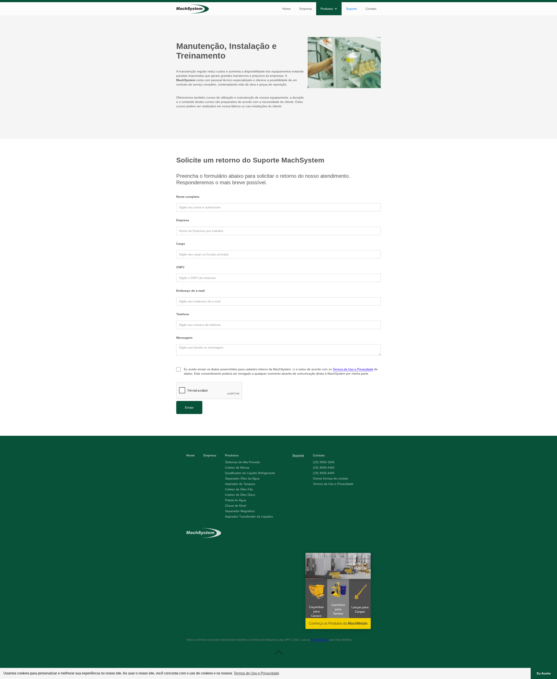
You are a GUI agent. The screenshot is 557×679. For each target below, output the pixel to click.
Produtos (232, 455)
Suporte (351, 8)
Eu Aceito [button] (544, 673)
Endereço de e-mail (190, 290)
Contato (371, 8)
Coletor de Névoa (237, 467)
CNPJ (180, 267)
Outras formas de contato (330, 478)
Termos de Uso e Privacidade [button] (256, 673)
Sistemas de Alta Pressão (242, 462)
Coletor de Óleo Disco (240, 494)
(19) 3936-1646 (323, 462)
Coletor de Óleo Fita (239, 489)
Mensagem (184, 337)
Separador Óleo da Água (242, 478)
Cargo (180, 243)
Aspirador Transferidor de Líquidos (249, 516)
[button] (329, 8)
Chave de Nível (235, 505)
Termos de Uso (320, 639)
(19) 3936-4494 (323, 473)
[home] (192, 9)
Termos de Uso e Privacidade (353, 369)
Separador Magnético (240, 511)
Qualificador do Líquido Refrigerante (250, 473)
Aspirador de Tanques (240, 484)
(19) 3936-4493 (323, 467)
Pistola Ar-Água (235, 500)
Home (286, 8)
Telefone (182, 314)
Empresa (305, 8)
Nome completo (188, 196)
